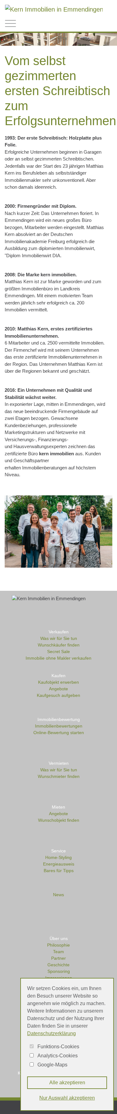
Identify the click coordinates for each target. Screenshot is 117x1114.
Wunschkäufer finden (59, 644)
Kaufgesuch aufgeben (58, 695)
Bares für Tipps (59, 870)
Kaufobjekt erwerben (58, 682)
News (58, 894)
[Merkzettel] (94, 22)
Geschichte (58, 964)
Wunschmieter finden (59, 776)
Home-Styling (58, 857)
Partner (58, 958)
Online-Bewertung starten (58, 732)
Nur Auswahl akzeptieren (67, 1098)
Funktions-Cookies (58, 1046)
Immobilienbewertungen (58, 725)
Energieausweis (58, 863)
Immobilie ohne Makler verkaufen (58, 658)
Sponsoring (58, 971)
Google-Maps (52, 1064)
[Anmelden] (81, 24)
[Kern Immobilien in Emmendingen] (54, 8)
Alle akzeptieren (67, 1082)
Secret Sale (58, 651)
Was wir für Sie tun (58, 638)
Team (58, 951)
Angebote (58, 688)
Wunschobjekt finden (58, 820)
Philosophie (58, 945)
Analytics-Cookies (57, 1055)
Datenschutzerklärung (51, 1033)
